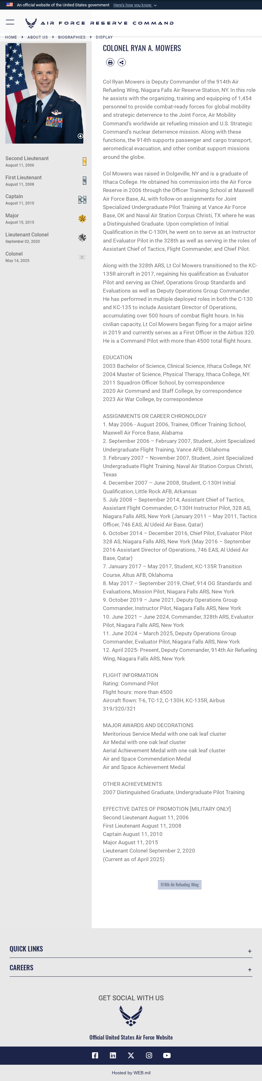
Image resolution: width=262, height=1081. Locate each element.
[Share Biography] (122, 62)
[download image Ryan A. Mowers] (80, 136)
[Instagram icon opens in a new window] (149, 1055)
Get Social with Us (131, 998)
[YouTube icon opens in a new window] (167, 1055)
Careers (21, 967)
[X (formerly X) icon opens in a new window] (131, 1055)
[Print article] (110, 62)
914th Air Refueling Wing (180, 884)
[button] (135, 5)
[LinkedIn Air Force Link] (113, 1055)
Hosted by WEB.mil (131, 1072)
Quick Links (26, 948)
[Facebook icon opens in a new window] (95, 1055)
